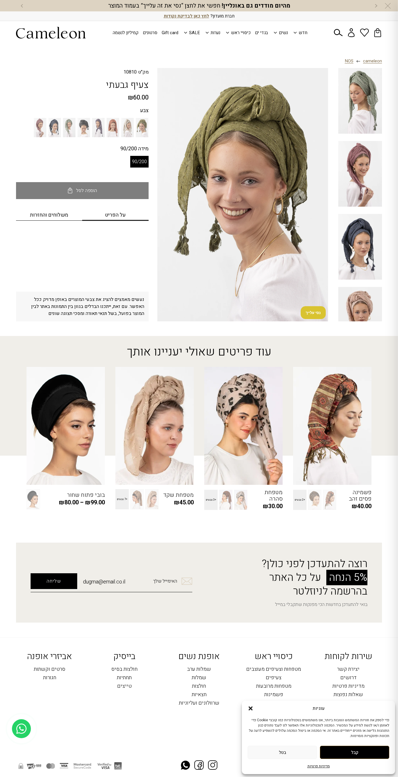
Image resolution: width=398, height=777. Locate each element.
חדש (303, 32)
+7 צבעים (122, 499)
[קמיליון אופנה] (51, 33)
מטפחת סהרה (274, 495)
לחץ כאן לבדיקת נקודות (186, 16)
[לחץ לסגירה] (388, 6)
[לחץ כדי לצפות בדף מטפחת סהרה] (243, 426)
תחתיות (124, 678)
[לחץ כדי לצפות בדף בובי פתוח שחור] (66, 426)
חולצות (199, 686)
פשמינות (273, 695)
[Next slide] (22, 6)
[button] (250, 708)
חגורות (49, 678)
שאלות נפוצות (348, 695)
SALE (194, 32)
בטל (282, 752)
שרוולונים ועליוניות (199, 703)
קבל (354, 752)
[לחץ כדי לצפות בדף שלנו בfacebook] (199, 765)
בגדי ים (261, 32)
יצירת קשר (348, 669)
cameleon (372, 61)
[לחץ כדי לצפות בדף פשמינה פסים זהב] (332, 426)
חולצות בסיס (124, 669)
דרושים (348, 678)
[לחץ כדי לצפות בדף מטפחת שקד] (154, 426)
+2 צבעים (300, 500)
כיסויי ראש (241, 32)
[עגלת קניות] (377, 32)
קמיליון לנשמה (125, 32)
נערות (215, 32)
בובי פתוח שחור (86, 495)
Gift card (170, 32)
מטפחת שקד (178, 495)
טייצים (124, 686)
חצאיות (199, 695)
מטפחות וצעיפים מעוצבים (273, 669)
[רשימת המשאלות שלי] (364, 32)
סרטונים (150, 32)
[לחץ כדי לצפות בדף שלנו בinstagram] (212, 765)
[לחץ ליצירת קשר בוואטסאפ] (21, 758)
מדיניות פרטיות (318, 766)
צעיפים (273, 678)
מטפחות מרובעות (273, 686)
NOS (349, 61)
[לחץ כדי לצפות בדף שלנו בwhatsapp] (185, 766)
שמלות (199, 678)
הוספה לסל (86, 190)
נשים (283, 32)
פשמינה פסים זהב (360, 495)
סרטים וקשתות (49, 669)
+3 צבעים (211, 500)
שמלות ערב (199, 669)
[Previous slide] (376, 6)
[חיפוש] (338, 32)
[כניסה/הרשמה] (351, 32)
